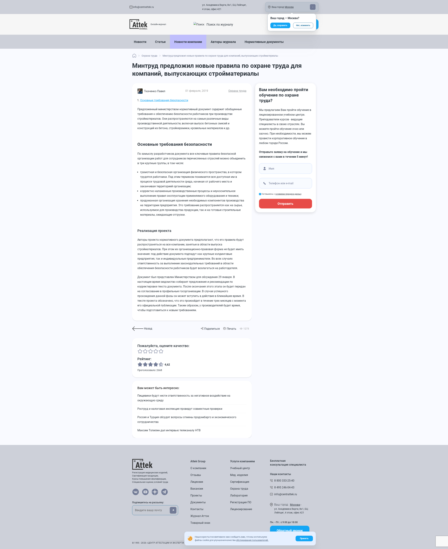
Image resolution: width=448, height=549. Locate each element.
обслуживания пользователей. (252, 540)
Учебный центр (240, 468)
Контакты (196, 509)
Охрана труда (237, 90)
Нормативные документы (264, 42)
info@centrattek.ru (143, 7)
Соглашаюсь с (281, 194)
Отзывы (195, 475)
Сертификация (239, 481)
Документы (198, 502)
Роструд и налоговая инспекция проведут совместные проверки (179, 408)
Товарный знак (200, 522)
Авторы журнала (223, 42)
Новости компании (188, 42)
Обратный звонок (290, 530)
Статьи (160, 42)
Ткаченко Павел (154, 91)
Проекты (196, 495)
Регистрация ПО (240, 502)
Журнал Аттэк (199, 516)
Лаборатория (239, 495)
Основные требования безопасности (164, 100)
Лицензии (196, 481)
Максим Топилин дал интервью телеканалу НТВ (169, 430)
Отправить (285, 203)
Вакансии (196, 488)
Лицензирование (241, 509)
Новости (140, 42)
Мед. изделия (239, 475)
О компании (198, 468)
